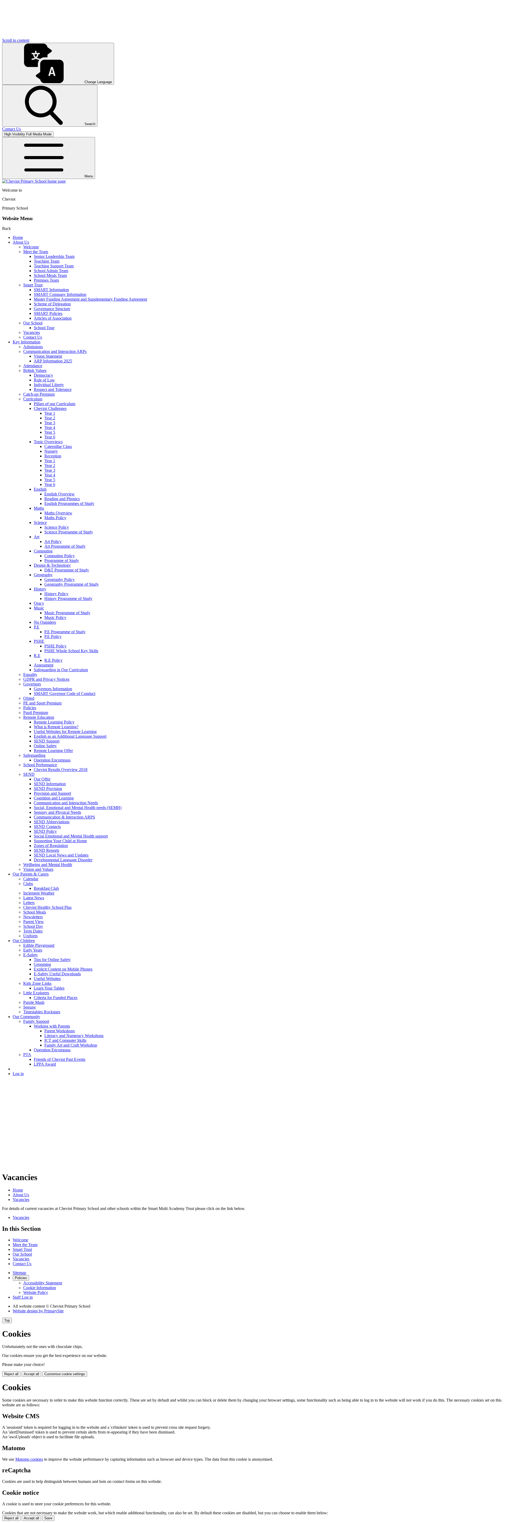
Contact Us (32, 337)
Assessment (43, 665)
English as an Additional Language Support (70, 736)
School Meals (34, 912)
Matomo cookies (29, 1459)
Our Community (26, 1016)
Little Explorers (36, 993)
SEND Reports (46, 850)
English (40, 489)
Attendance (32, 365)
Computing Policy (59, 556)
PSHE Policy (55, 646)
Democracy (43, 375)
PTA (27, 1054)
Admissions (33, 346)
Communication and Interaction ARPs (55, 351)
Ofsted (28, 698)
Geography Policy (59, 579)
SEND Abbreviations (51, 822)
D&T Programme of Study (66, 570)
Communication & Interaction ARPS (64, 817)
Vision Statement (48, 356)
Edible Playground (38, 945)
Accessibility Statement (42, 1283)
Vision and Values (38, 869)
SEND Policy (45, 831)
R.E (37, 655)
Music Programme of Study (67, 613)
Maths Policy (55, 517)
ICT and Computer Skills (65, 1040)
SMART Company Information (60, 294)
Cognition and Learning (54, 798)
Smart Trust (33, 285)
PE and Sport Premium (42, 703)
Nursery (51, 451)
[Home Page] (34, 181)
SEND (29, 774)
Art (36, 537)
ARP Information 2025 (53, 361)
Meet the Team (35, 251)
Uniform (30, 936)
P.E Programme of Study (65, 632)
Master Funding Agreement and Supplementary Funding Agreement (90, 299)
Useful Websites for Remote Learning (65, 731)
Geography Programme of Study (71, 584)
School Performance (40, 765)
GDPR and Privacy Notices (46, 679)
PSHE (39, 641)
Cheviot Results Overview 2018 (60, 769)
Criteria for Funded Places (55, 997)
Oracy (39, 603)
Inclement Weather (38, 893)
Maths (39, 508)
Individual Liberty (49, 384)
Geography (43, 575)
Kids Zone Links (37, 983)
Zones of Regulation (51, 845)
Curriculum (32, 399)
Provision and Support (52, 793)
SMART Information (51, 289)
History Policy (56, 594)
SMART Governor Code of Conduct (64, 693)
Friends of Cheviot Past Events (59, 1059)
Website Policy (35, 1292)
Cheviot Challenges (50, 408)
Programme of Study (61, 560)
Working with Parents (52, 1026)
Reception (52, 456)
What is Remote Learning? (56, 727)
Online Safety (45, 746)
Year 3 (49, 422)
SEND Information (50, 784)
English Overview (59, 494)
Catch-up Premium (39, 394)
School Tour (44, 327)
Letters (29, 902)
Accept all (31, 1374)
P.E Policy (53, 636)
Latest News (33, 898)
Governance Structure (52, 308)
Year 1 (49, 413)
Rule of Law (44, 380)
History (40, 589)
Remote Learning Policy (54, 722)
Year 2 (49, 418)
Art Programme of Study (65, 546)
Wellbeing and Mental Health (47, 864)
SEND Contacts (47, 826)
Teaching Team (46, 261)
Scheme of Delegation (52, 304)
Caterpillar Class (58, 446)
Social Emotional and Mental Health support (71, 836)
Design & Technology (52, 565)
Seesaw (29, 1007)
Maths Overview (58, 513)
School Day (33, 926)
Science (40, 522)
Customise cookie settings (64, 1374)
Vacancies (31, 332)
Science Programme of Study (68, 532)
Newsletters (33, 917)
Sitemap (19, 1272)
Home (18, 237)
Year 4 (49, 427)
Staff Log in (23, 1297)
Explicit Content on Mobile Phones (63, 969)
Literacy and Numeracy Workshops (74, 1035)
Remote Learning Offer (53, 750)
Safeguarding (34, 755)
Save (48, 1518)
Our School (33, 323)
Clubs (28, 883)
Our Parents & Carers (31, 874)
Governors (32, 684)
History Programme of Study (68, 598)
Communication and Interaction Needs (66, 803)
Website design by (38, 1311)
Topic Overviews (48, 441)
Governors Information (53, 689)
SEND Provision (48, 788)
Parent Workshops (59, 1031)
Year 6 (49, 437)
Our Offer (42, 779)
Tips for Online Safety (52, 959)
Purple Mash (33, 1002)
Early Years (32, 950)
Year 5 (49, 432)
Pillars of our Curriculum (54, 403)
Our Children (24, 940)
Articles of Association (53, 318)
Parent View (33, 921)
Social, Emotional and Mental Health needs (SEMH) (77, 807)
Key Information (26, 342)
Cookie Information (39, 1287)
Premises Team (46, 280)
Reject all (11, 1374)
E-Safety (30, 955)
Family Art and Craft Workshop (70, 1045)
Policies (29, 708)
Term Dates (33, 931)
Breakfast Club (46, 888)
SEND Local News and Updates (61, 855)
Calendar (30, 879)
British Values (34, 370)
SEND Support (46, 741)
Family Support (36, 1021)
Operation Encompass (52, 760)
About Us (21, 242)
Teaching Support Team (54, 266)
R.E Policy (53, 660)
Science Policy (56, 527)
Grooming (42, 964)
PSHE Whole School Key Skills (71, 651)
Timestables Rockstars (41, 1012)
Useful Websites (47, 978)
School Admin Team (51, 270)
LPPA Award (45, 1064)
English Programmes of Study (69, 503)
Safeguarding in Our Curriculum (61, 670)
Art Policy (53, 541)
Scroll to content (15, 40)
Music (39, 608)
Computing (43, 551)
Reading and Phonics (62, 498)
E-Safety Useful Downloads (57, 974)
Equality (30, 674)
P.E (36, 627)
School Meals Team (50, 275)
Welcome (31, 247)
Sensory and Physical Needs (57, 812)
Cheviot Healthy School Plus (47, 907)
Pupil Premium (35, 712)
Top (7, 1320)
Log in (18, 1073)
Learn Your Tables (49, 988)
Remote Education (38, 717)
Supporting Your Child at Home (60, 841)
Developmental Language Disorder (63, 860)
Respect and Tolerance (53, 389)
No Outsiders (45, 622)
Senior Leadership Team (54, 256)
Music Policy (55, 617)
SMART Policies (48, 313)
